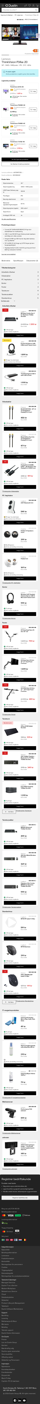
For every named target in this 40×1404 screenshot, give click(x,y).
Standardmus (7, 911)
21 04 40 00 (14, 1209)
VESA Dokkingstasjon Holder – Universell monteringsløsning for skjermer (28, 1147)
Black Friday (6, 1378)
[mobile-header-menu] (3, 5)
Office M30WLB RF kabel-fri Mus (27, 975)
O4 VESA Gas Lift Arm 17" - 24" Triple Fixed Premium (27, 689)
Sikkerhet (5, 1300)
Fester (4, 623)
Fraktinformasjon (8, 1258)
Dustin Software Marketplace (12, 1309)
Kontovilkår (6, 1261)
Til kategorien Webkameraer (11, 1133)
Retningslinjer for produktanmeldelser (15, 1276)
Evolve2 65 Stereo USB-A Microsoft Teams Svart (28, 344)
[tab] (7, 261)
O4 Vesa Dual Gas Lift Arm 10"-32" (27, 630)
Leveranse (5, 1256)
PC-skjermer (19, 15)
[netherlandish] (20, 1240)
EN (6, 844)
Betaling (5, 1327)
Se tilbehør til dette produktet (20, 164)
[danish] (11, 1240)
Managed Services (8, 1282)
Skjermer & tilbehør (6, 15)
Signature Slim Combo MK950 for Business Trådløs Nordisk (28, 885)
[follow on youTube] (24, 1400)
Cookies (4, 1267)
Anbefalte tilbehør (9, 306)
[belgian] (24, 1240)
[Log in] (33, 5)
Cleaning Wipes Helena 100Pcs (28, 1074)
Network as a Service (9, 1291)
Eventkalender (7, 1372)
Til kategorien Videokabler (10, 491)
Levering (5, 1318)
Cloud (4, 1294)
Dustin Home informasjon (11, 1333)
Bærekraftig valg (8, 1348)
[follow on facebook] (15, 1400)
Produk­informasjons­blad (31, 53)
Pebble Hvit (24, 559)
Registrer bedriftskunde (20, 1198)
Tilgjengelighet (7, 1270)
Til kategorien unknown (9, 1169)
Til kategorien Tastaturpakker (11, 907)
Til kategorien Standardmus (24, 1001)
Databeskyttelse (8, 1297)
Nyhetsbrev (6, 1366)
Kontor (4, 587)
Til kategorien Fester (8, 714)
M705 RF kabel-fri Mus (28, 919)
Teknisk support (7, 1330)
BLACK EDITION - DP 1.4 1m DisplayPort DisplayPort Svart (28, 410)
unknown (5, 1137)
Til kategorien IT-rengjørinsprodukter (14, 1097)
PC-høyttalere (7, 495)
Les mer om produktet (9, 254)
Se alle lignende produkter (20, 159)
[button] (25, 5)
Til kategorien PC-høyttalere (11, 583)
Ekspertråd (6, 1375)
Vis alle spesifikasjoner (9, 219)
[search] (36, 10)
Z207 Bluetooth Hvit (27, 503)
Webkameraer (7, 1102)
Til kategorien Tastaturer (24, 811)
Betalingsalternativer (9, 1253)
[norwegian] (7, 1240)
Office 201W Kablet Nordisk (27, 727)
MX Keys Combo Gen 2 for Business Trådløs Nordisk (28, 315)
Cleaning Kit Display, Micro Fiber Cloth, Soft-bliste (28, 1019)
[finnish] (15, 1240)
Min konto (5, 1324)
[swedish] (3, 1240)
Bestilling (5, 1315)
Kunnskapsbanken (8, 1369)
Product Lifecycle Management (13, 1303)
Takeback (5, 1306)
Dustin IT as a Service (9, 1285)
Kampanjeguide (7, 1273)
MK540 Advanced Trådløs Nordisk (26, 828)
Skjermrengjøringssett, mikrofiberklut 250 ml (28, 1046)
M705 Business (25, 947)
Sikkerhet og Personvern (11, 1360)
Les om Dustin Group (9, 1342)
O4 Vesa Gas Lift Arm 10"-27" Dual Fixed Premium (27, 661)
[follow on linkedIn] (20, 1400)
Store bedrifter (7, 1354)
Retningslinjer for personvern (12, 1264)
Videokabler (6, 402)
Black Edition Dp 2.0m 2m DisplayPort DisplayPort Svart (27, 438)
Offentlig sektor (7, 1357)
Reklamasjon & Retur (9, 1321)
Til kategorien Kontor (9, 618)
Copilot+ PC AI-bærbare (10, 1381)
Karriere (4, 1345)
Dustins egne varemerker (11, 1351)
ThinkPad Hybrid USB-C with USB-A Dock (28, 374)
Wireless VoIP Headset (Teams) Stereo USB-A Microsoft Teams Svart (28, 596)
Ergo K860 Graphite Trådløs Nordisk (27, 787)
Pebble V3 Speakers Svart (27, 531)
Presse (4, 1339)
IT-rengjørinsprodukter (10, 1010)
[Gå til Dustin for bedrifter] (11, 5)
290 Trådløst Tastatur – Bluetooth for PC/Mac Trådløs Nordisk (28, 758)
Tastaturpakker (7, 820)
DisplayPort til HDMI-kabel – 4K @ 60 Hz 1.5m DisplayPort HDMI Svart (28, 466)
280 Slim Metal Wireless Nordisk (28, 856)
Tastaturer (6, 719)
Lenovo (6, 59)
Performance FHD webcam (26, 1110)
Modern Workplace (8, 1288)
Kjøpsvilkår (6, 1250)
